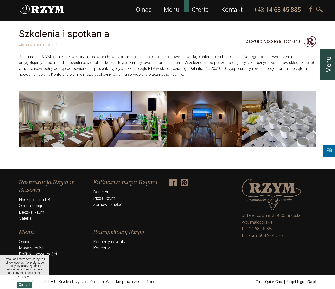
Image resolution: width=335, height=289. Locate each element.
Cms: (269, 281)
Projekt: (301, 281)
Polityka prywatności (38, 253)
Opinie (25, 241)
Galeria (25, 218)
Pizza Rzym (104, 198)
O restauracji (30, 205)
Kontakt (232, 9)
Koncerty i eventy (109, 241)
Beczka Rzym (31, 212)
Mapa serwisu (32, 247)
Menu (171, 9)
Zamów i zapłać (107, 204)
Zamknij (24, 284)
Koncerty (101, 247)
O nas (144, 9)
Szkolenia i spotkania (44, 45)
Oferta (200, 9)
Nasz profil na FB (34, 199)
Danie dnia (103, 191)
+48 (277, 9)
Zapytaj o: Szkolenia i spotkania (273, 41)
